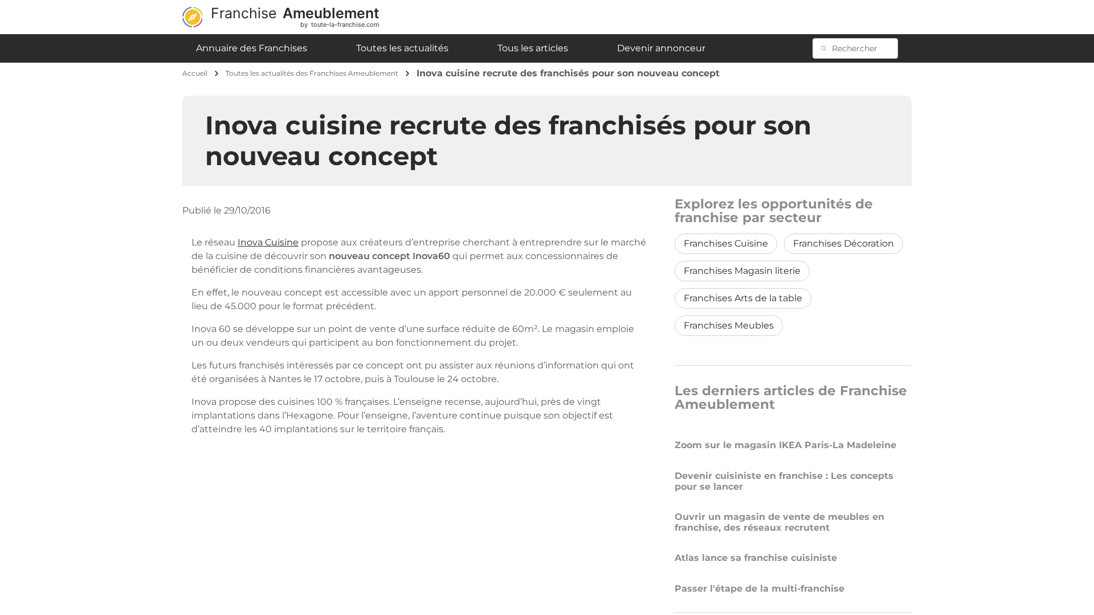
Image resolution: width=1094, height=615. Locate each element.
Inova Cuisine (268, 242)
